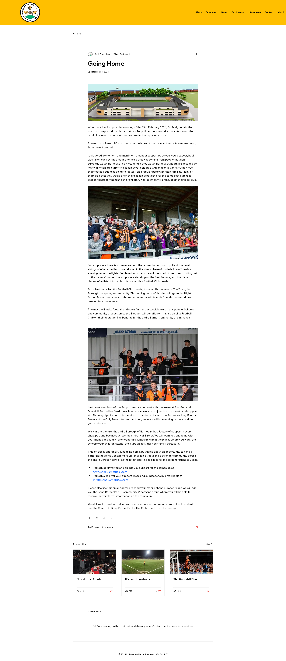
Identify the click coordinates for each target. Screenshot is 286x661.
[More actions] (196, 54)
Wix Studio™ (162, 654)
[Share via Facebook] (89, 518)
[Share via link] (111, 518)
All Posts (77, 33)
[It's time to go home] (143, 562)
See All (209, 544)
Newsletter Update (89, 579)
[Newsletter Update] (94, 562)
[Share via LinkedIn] (103, 518)
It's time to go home (138, 579)
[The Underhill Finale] (191, 562)
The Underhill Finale (186, 579)
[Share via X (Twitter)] (96, 518)
